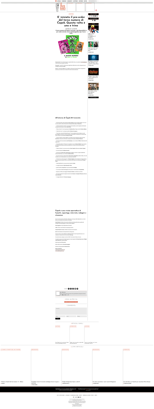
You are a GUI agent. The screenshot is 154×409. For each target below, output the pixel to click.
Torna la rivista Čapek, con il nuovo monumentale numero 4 (91, 343)
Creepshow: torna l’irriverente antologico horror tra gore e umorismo (45, 382)
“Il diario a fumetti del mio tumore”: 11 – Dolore (12, 381)
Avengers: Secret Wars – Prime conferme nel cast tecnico (93, 77)
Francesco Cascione (127, 383)
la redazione (75, 28)
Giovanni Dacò (96, 383)
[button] (96, 1)
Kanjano (3, 383)
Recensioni (35, 349)
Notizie (71, 14)
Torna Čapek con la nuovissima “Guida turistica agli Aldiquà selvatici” (62, 343)
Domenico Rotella (66, 383)
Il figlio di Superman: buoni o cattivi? (71, 381)
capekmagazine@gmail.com (60, 249)
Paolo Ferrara (34, 384)
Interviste (73, 326)
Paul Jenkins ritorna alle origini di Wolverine (92, 92)
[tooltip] (69, 289)
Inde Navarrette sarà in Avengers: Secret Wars (93, 49)
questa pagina (87, 389)
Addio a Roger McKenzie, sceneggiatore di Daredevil (92, 35)
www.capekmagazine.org (59, 250)
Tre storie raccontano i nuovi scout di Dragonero (104, 381)
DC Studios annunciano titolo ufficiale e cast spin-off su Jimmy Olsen (93, 62)
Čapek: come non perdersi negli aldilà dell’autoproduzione (76, 343)
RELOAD (96, 10)
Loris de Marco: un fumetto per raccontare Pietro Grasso (136, 381)
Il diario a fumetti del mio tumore (10, 349)
